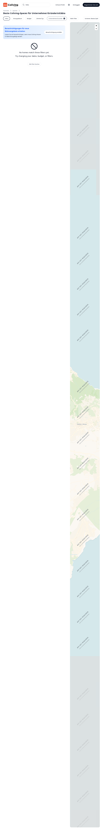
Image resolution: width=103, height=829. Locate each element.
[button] (96, 25)
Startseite (6, 11)
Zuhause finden (60, 5)
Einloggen (76, 5)
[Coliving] (10, 5)
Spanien (15, 11)
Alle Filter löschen (34, 64)
